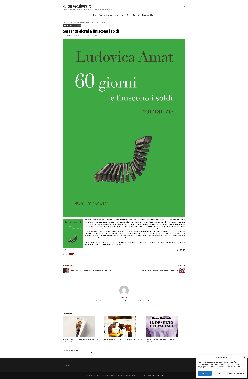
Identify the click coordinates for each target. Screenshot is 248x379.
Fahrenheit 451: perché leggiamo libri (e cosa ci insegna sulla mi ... (123, 339)
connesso (74, 353)
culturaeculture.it (77, 6)
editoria (72, 254)
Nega (219, 373)
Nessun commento (80, 35)
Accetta (205, 373)
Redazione (68, 35)
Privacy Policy (66, 365)
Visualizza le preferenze (236, 373)
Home (95, 15)
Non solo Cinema (105, 15)
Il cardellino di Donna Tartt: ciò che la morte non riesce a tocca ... (82, 339)
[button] (244, 357)
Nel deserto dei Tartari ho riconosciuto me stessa (160, 339)
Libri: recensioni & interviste (124, 15)
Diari (152, 15)
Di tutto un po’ (143, 15)
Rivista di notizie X (158, 375)
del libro (94, 224)
